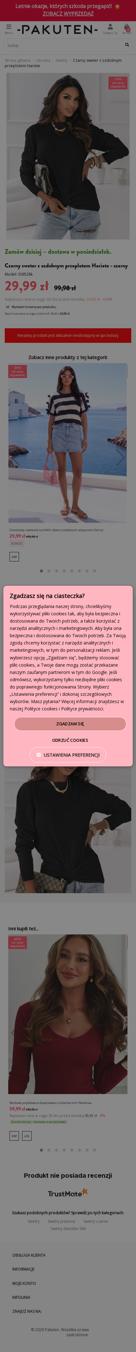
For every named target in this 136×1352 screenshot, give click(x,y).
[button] (68, 755)
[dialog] (68, 676)
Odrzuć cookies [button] (70, 740)
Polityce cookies (41, 709)
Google (99, 672)
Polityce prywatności (82, 709)
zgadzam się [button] (70, 724)
